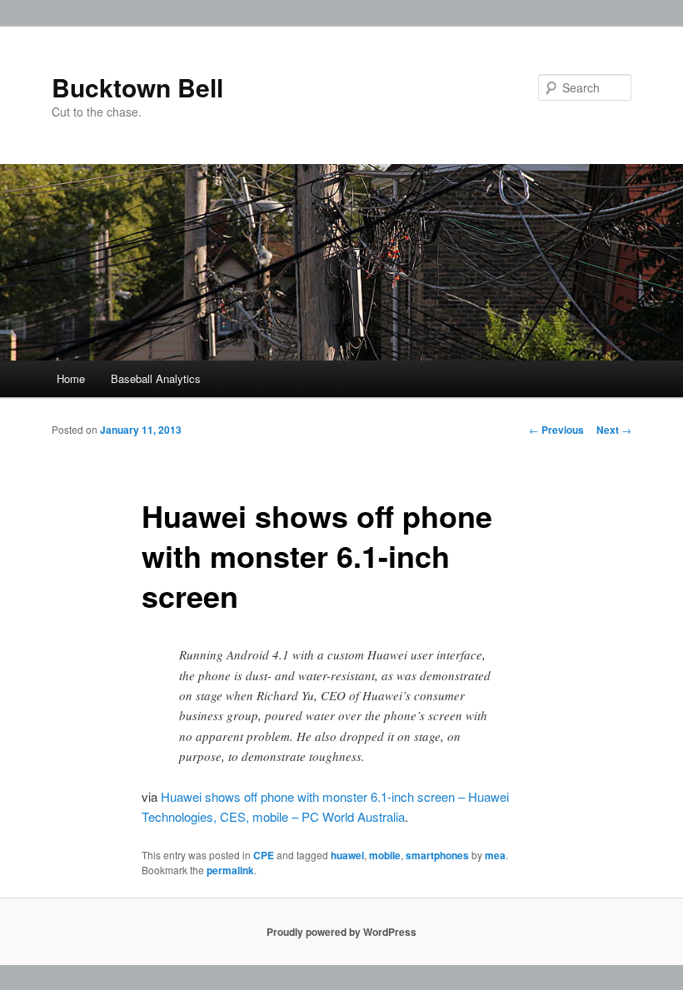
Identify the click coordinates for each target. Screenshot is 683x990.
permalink (230, 870)
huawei (347, 855)
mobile (385, 855)
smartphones (437, 855)
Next (613, 429)
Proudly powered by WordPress (341, 931)
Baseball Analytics (156, 378)
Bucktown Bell (137, 87)
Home (71, 378)
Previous (556, 429)
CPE (263, 855)
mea (495, 855)
